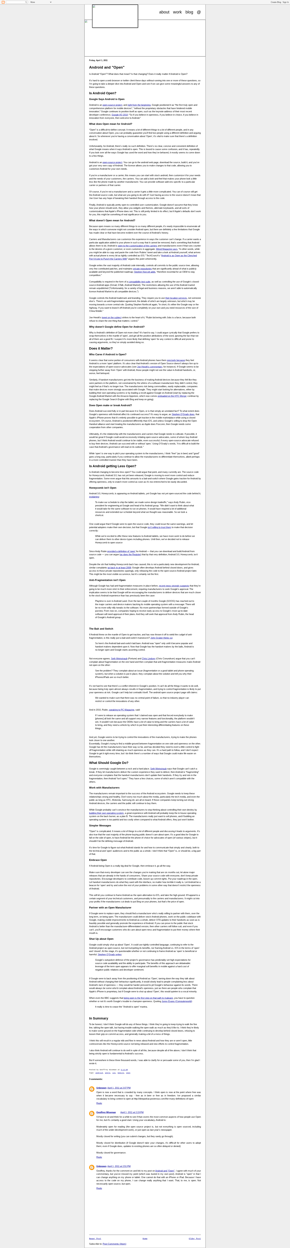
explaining (94, 497)
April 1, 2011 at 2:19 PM (132, 1112)
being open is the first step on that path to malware (148, 998)
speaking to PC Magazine (121, 710)
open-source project (112, 105)
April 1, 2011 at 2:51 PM (119, 1166)
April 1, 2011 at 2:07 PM (119, 1088)
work (177, 12)
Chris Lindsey (148, 658)
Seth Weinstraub (119, 658)
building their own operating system (106, 813)
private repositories (142, 269)
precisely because (176, 360)
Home (145, 1239)
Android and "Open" (165, 1171)
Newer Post (95, 1239)
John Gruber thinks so (161, 638)
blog (189, 12)
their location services (176, 298)
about (164, 12)
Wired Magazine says (166, 249)
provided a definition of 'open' (121, 551)
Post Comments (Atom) (114, 1244)
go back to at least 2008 (119, 567)
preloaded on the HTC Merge (172, 396)
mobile (121, 1073)
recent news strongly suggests (174, 586)
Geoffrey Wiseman (106, 1112)
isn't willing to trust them (159, 527)
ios (114, 1073)
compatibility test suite (139, 282)
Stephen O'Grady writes (109, 954)
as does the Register (130, 554)
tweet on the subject (111, 317)
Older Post (195, 1239)
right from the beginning (139, 105)
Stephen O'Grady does (183, 414)
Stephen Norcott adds (144, 272)
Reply (99, 1103)
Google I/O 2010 (120, 115)
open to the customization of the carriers (137, 246)
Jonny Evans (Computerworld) (177, 1001)
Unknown (101, 1088)
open (128, 1073)
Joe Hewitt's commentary (149, 367)
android (99, 1073)
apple (107, 1073)
